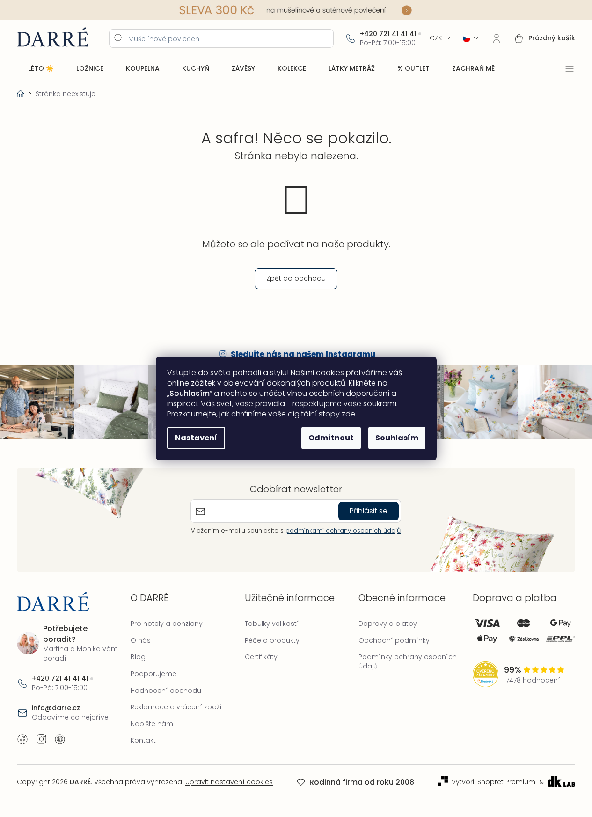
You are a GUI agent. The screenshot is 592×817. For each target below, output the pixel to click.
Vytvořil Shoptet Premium (493, 782)
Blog (138, 656)
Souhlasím (396, 437)
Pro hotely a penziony (167, 623)
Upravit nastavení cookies (229, 782)
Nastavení (196, 437)
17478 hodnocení (532, 680)
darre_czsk (41, 739)
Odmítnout (331, 437)
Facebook (22, 739)
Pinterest (60, 739)
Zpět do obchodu (296, 278)
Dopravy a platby (387, 623)
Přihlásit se (368, 510)
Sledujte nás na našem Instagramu (303, 354)
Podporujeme (153, 673)
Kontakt (143, 740)
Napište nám (152, 723)
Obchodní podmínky (394, 640)
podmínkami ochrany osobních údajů (343, 530)
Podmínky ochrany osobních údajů (407, 661)
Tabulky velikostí (272, 623)
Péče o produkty (272, 640)
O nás (141, 640)
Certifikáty (261, 656)
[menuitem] (41, 69)
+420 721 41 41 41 (388, 34)
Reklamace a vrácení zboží (176, 707)
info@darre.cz (56, 708)
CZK (436, 38)
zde (348, 413)
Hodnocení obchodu (166, 690)
